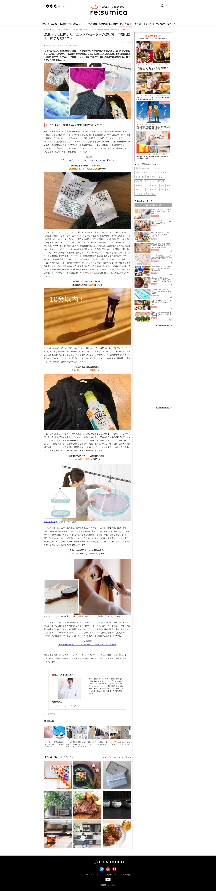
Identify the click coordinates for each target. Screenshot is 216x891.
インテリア (150, 177)
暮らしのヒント (125, 24)
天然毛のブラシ (103, 616)
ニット (53, 45)
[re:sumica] (108, 9)
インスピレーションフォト (143, 24)
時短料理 (139, 181)
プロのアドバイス (61, 45)
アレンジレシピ (142, 64)
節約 (150, 124)
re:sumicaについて (93, 875)
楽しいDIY (77, 24)
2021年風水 (141, 154)
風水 (167, 154)
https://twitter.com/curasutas (63, 706)
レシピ (159, 177)
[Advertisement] (153, 366)
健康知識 (158, 95)
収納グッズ (140, 190)
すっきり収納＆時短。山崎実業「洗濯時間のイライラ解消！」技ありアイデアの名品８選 (76, 744)
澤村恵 (52, 714)
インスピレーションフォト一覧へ (116, 757)
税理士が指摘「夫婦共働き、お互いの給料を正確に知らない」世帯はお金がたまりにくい (153, 127)
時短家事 (139, 185)
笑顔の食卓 (113, 24)
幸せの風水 (160, 24)
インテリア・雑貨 (90, 24)
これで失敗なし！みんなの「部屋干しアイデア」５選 (120, 743)
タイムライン (52, 24)
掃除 (168, 185)
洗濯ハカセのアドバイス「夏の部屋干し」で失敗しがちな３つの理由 (87, 644)
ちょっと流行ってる (158, 172)
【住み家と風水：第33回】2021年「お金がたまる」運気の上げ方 (152, 157)
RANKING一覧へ (163, 325)
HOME (43, 24)
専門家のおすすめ (142, 168)
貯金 (153, 124)
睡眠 (162, 190)
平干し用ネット (49, 522)
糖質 (162, 95)
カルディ (161, 64)
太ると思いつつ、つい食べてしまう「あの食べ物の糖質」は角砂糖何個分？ (153, 98)
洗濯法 (75, 45)
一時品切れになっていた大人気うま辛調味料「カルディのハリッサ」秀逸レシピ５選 (153, 69)
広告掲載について (112, 875)
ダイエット (141, 95)
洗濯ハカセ (69, 45)
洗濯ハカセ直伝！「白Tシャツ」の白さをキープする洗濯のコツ (87, 160)
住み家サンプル (65, 24)
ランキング (170, 24)
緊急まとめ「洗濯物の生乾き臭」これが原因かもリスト (98, 744)
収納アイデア (150, 181)
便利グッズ (140, 177)
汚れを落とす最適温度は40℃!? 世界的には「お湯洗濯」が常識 (54, 744)
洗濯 (162, 185)
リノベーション (152, 190)
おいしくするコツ (142, 172)
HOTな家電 (102, 24)
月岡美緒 (159, 154)
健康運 (155, 154)
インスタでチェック (153, 64)
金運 (164, 154)
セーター (48, 45)
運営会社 (126, 875)
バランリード (149, 154)
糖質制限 (166, 95)
